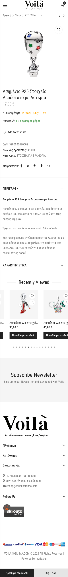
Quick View (27, 303)
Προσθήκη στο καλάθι (17, 573)
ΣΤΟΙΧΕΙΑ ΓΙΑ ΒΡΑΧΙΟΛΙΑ (32, 15)
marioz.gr (41, 558)
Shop (18, 15)
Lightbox (58, 30)
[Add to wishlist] (27, 296)
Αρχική (7, 15)
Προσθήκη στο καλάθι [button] (18, 335)
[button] (13, 347)
